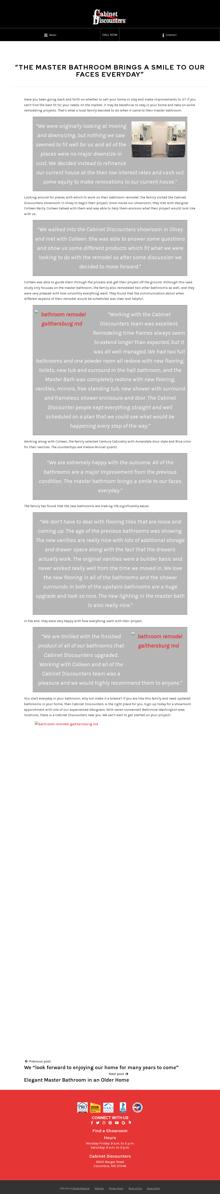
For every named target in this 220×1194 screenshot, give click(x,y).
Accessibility (153, 1188)
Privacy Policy (116, 1188)
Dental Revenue (80, 1188)
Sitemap (99, 1188)
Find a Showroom (110, 1130)
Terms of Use (135, 1188)
